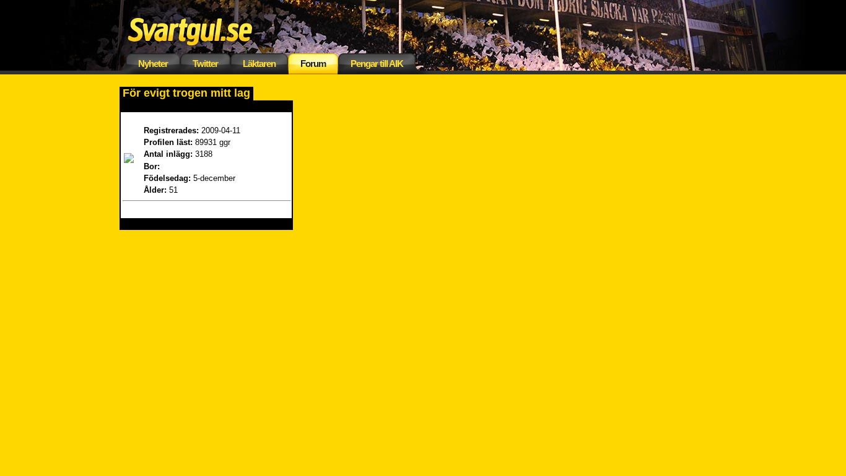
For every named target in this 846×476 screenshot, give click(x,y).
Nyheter (153, 63)
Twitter (205, 63)
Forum (313, 63)
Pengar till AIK (377, 63)
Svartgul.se (209, 29)
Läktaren (259, 63)
